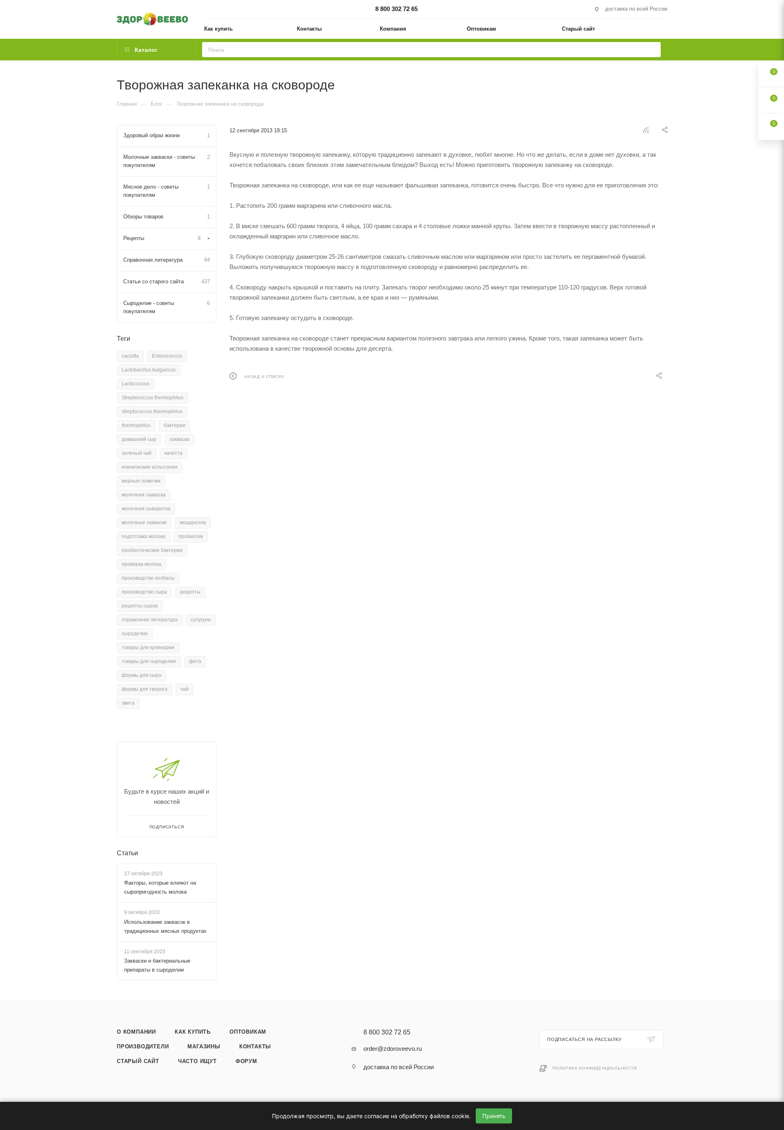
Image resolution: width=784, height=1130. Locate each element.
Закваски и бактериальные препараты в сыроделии (157, 965)
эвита (128, 703)
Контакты (255, 1046)
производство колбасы (148, 578)
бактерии (174, 425)
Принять (494, 1115)
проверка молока (141, 564)
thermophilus (136, 425)
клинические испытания (150, 467)
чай (184, 689)
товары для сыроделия (149, 661)
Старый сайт (138, 1061)
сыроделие (135, 633)
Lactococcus (135, 384)
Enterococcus (167, 356)
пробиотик (190, 536)
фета (195, 661)
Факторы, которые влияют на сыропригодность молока (160, 887)
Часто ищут (197, 1061)
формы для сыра (141, 675)
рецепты (190, 592)
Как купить (193, 1032)
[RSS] (646, 130)
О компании (136, 1032)
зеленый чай (136, 453)
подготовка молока (143, 536)
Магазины (203, 1046)
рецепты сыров (140, 606)
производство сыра (144, 592)
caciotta (130, 356)
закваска (179, 439)
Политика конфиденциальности (594, 1068)
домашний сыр (139, 439)
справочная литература (150, 620)
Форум (246, 1061)
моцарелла (193, 522)
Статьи (127, 853)
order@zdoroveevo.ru (392, 1048)
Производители (143, 1046)
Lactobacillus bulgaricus (149, 370)
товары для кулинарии (148, 647)
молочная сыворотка (146, 509)
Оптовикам (247, 1032)
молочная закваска (144, 495)
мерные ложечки (141, 481)
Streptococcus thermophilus (152, 397)
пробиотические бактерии (152, 550)
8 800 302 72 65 (396, 8)
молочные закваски (144, 522)
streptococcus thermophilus (152, 411)
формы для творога (144, 689)
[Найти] (652, 49)
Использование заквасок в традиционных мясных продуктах (165, 926)
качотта (174, 453)
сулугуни (201, 620)
